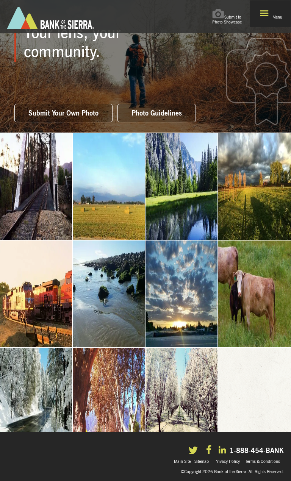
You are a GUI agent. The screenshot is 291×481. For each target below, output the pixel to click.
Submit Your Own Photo (63, 112)
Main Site (182, 461)
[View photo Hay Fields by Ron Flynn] (109, 186)
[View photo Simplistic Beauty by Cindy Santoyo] (182, 294)
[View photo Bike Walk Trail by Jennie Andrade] (109, 401)
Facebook (210, 450)
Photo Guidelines (156, 112)
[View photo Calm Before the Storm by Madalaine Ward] (254, 186)
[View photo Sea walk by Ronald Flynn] (109, 294)
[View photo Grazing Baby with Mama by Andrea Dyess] (254, 294)
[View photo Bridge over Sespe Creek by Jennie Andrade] (36, 186)
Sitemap (201, 461)
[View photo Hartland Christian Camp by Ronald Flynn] (36, 401)
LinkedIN (223, 450)
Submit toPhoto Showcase (227, 19)
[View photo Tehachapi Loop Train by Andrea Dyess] (36, 294)
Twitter (195, 451)
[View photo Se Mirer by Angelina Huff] (182, 186)
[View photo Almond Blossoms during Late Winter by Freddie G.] (182, 401)
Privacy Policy (227, 461)
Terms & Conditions (263, 461)
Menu (277, 17)
